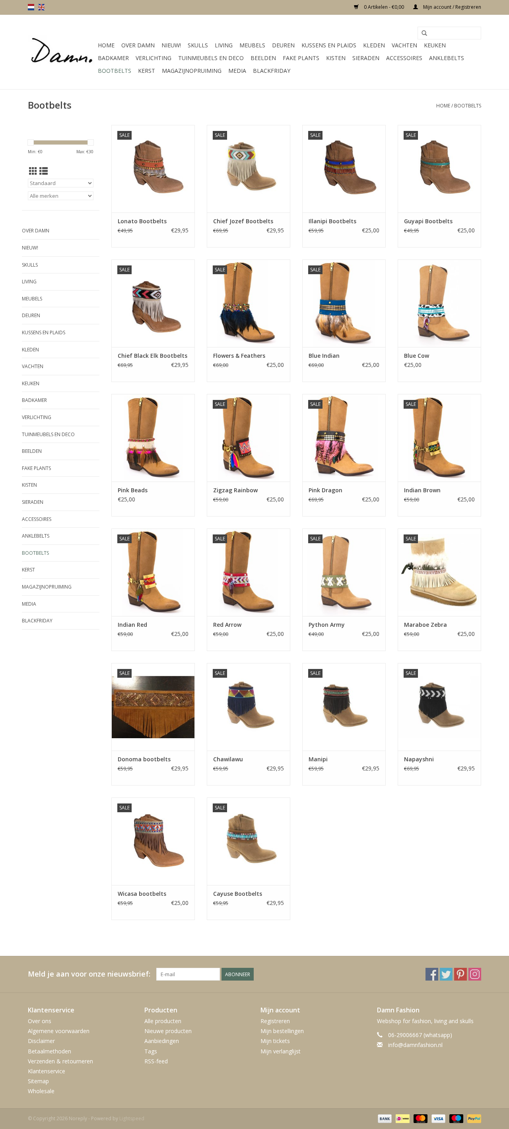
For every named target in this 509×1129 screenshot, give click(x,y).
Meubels (252, 45)
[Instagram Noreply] (474, 974)
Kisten (336, 58)
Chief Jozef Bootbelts (243, 221)
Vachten (404, 45)
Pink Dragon (325, 490)
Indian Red (132, 624)
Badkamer (113, 58)
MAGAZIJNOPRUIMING (191, 70)
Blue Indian (324, 355)
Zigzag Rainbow (235, 490)
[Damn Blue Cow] (439, 303)
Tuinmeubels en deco (211, 58)
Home (106, 45)
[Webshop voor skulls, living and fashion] (61, 52)
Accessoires (404, 58)
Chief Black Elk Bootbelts (152, 355)
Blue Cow (416, 355)
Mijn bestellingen (282, 1031)
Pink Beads (133, 490)
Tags (150, 1051)
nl (31, 7)
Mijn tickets (275, 1041)
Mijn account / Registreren (451, 7)
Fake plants (301, 58)
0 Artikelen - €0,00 (384, 7)
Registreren (275, 1021)
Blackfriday (271, 70)
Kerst (146, 70)
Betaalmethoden (49, 1051)
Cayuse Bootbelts (237, 893)
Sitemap (38, 1081)
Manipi (318, 759)
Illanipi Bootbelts (332, 221)
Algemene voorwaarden (58, 1031)
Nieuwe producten (168, 1031)
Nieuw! (171, 45)
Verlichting (153, 58)
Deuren (283, 45)
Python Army (327, 624)
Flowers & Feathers (239, 355)
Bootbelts (114, 70)
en (41, 7)
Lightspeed (131, 1118)
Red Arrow (227, 624)
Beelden (263, 58)
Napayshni (419, 759)
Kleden (374, 45)
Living (224, 45)
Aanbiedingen (161, 1041)
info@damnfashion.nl (415, 1045)
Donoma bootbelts (144, 759)
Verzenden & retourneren (60, 1061)
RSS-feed (156, 1061)
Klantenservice (46, 1071)
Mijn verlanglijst (280, 1051)
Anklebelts (446, 58)
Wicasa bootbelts (142, 893)
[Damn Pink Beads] (153, 438)
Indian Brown (422, 490)
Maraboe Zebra (425, 624)
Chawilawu (228, 759)
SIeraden (365, 58)
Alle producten (162, 1021)
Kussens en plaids (328, 45)
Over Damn (138, 45)
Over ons (39, 1021)
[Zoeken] (424, 33)
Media (237, 70)
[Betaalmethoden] (384, 1118)
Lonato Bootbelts (142, 221)
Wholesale (41, 1091)
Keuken (435, 45)
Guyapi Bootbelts (428, 221)
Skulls (198, 45)
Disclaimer (41, 1041)
